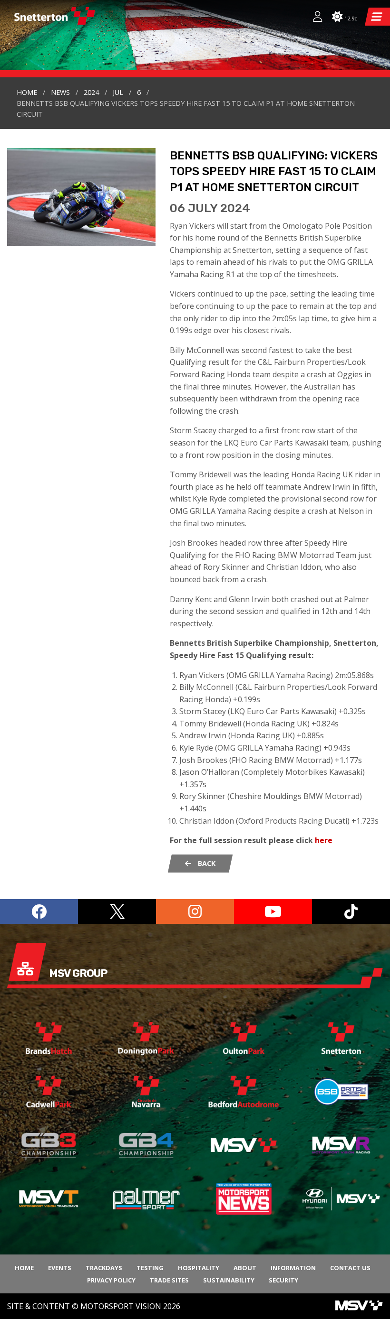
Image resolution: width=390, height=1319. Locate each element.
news (60, 92)
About (245, 1267)
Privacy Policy (111, 1280)
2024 (91, 92)
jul (118, 92)
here (323, 840)
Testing (150, 1267)
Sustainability (228, 1280)
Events (59, 1267)
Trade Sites (169, 1280)
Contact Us (350, 1267)
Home (27, 92)
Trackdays (104, 1267)
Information (293, 1267)
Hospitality (198, 1267)
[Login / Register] (312, 17)
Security (283, 1280)
